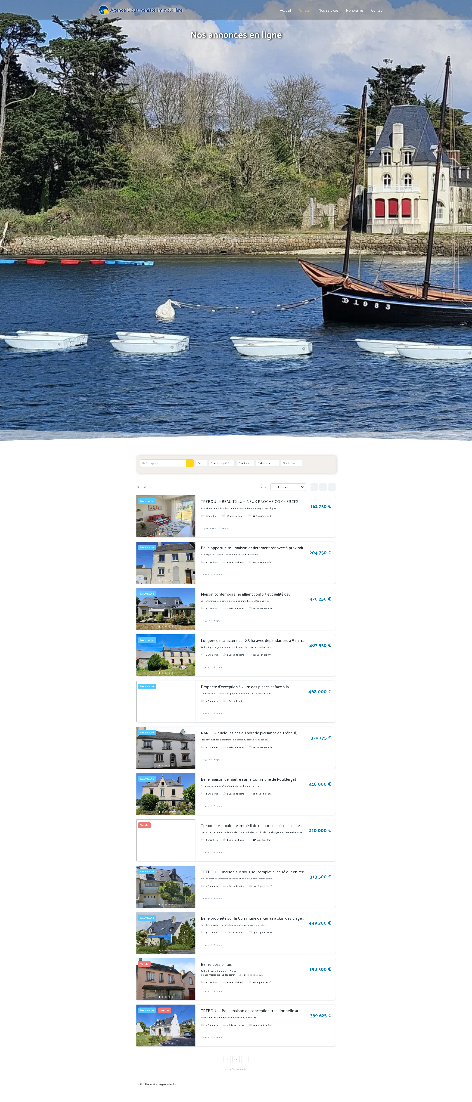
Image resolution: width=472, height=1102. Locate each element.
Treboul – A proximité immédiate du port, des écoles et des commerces (251, 828)
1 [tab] (159, 534)
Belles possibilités (216, 964)
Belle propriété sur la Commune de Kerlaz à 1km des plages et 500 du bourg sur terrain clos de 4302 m (252, 921)
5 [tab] (172, 534)
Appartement (209, 528)
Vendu (144, 825)
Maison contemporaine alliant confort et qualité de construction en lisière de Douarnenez (245, 597)
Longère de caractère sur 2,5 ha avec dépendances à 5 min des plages (251, 643)
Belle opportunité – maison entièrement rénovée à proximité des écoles (253, 551)
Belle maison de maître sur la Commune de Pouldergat (248, 779)
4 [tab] (169, 534)
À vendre (224, 528)
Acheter (305, 10)
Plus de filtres (289, 463)
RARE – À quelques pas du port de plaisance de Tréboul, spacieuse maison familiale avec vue (249, 736)
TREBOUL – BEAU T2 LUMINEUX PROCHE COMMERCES (249, 501)
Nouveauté (147, 501)
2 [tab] (162, 534)
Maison (206, 574)
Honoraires (354, 10)
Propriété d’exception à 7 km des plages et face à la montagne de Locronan (245, 690)
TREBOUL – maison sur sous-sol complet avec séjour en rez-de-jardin (253, 875)
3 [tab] (166, 534)
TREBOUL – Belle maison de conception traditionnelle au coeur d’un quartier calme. (250, 1013)
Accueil (285, 10)
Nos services (328, 10)
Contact (377, 10)
